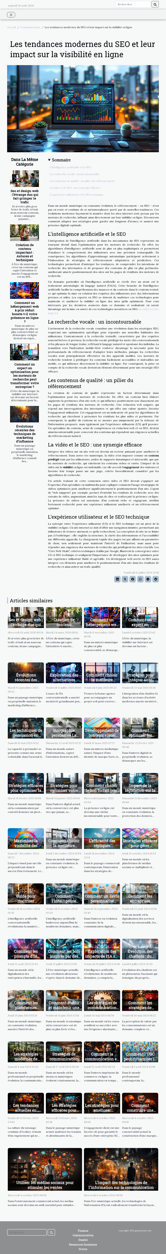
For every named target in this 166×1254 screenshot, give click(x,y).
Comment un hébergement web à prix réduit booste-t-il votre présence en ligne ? (25, 312)
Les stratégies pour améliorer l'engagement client (102, 1112)
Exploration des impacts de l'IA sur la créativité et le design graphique (102, 958)
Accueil (11, 27)
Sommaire (61, 160)
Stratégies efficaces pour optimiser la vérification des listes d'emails (26, 793)
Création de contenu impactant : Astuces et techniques (25, 252)
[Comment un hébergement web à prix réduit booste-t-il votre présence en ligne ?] (24, 290)
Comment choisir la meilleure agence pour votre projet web (102, 682)
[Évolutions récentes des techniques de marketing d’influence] (24, 414)
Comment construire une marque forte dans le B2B (140, 1112)
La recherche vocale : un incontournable (75, 174)
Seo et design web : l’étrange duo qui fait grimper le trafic (25, 196)
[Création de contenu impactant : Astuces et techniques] (24, 232)
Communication (30, 27)
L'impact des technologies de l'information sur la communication (121, 1185)
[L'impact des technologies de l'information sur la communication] (121, 1169)
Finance (83, 1230)
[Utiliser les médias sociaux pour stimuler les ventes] (45, 1169)
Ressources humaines (83, 1244)
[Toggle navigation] (11, 14)
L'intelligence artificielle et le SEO (70, 167)
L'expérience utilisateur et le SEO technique (77, 194)
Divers (83, 1249)
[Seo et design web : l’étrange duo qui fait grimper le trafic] (24, 178)
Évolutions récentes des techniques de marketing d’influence (25, 433)
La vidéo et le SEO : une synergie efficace (75, 187)
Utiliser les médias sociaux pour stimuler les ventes (45, 1185)
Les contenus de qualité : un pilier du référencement (82, 181)
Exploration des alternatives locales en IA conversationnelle (63, 682)
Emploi (83, 1239)
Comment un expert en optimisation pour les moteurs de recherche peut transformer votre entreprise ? (24, 375)
